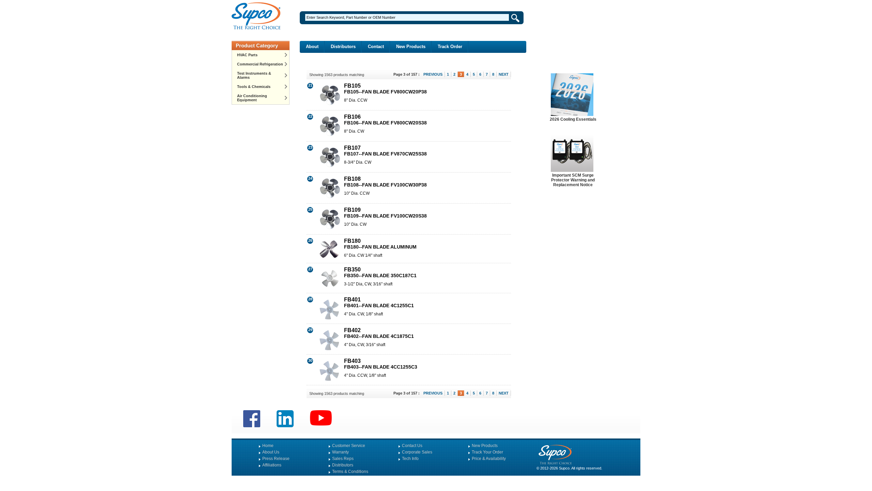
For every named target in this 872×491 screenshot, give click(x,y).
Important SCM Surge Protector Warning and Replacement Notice (573, 180)
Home (268, 445)
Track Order (450, 46)
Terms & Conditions (350, 471)
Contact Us (412, 445)
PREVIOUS (432, 74)
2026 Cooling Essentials (573, 119)
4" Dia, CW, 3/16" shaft (364, 344)
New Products (410, 46)
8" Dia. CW (354, 131)
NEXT (504, 74)
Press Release (276, 458)
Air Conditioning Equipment (252, 98)
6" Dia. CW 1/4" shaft (363, 255)
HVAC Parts (247, 55)
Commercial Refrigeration (260, 64)
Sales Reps (343, 458)
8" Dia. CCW (355, 100)
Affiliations (271, 465)
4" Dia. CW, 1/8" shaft (363, 314)
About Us (270, 452)
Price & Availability (489, 458)
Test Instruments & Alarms (254, 75)
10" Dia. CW (355, 224)
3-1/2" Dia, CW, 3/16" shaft (368, 284)
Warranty (340, 452)
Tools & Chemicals (253, 87)
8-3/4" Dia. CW (357, 162)
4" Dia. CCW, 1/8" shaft (365, 375)
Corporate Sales (417, 452)
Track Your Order (487, 452)
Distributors (343, 46)
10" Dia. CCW (357, 193)
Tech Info (410, 458)
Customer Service (348, 445)
